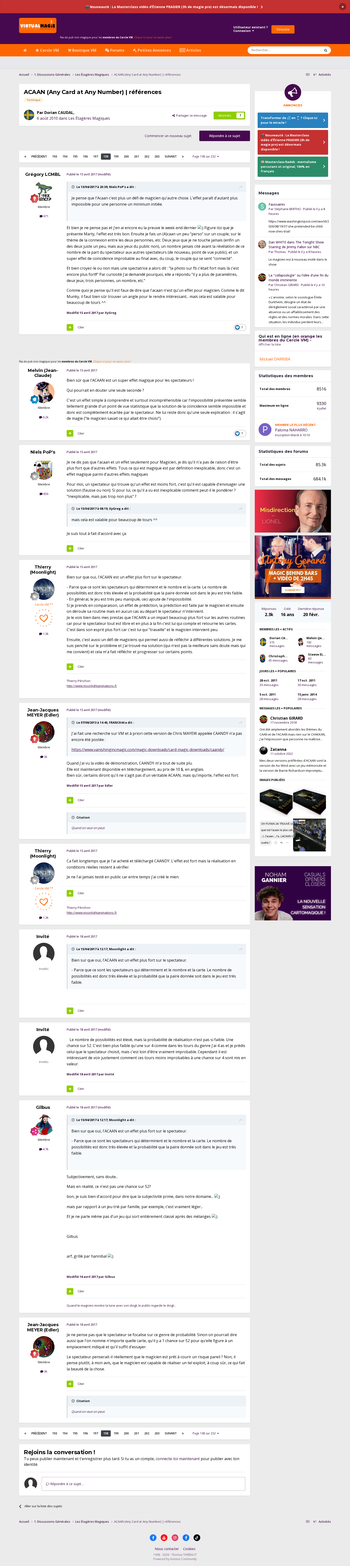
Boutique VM (83, 50)
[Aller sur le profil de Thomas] (262, 244)
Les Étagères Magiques (89, 118)
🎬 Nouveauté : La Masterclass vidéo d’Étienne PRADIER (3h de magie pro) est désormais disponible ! (171, 7)
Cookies (189, 1548)
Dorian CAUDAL (58, 112)
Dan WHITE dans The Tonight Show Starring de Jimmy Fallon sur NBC (296, 244)
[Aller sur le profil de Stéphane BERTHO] (262, 207)
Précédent (39, 156)
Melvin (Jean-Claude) (43, 373)
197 (95, 156)
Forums (116, 50)
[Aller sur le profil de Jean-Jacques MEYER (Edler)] (44, 732)
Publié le (304, 252)
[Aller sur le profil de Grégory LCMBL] (44, 191)
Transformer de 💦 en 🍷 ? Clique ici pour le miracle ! (289, 120)
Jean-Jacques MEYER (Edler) (43, 712)
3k (45, 757)
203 (157, 156)
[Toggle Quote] (73, 187)
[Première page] (25, 156)
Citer (81, 327)
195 (75, 156)
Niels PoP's (117, 187)
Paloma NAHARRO (291, 430)
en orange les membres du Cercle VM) (290, 338)
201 (136, 156)
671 (45, 216)
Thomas (280, 252)
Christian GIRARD (286, 285)
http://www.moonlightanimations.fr (92, 686)
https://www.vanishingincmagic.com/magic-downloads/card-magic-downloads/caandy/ (147, 749)
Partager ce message (191, 115)
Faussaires (277, 204)
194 (64, 156)
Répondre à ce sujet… (66, 1484)
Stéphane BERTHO (287, 209)
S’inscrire (283, 29)
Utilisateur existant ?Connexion (250, 29)
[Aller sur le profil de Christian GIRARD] (262, 277)
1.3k (45, 634)
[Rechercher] (325, 50)
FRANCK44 (116, 722)
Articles (193, 50)
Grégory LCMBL (43, 174)
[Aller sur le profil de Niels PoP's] (44, 469)
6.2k (45, 417)
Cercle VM (49, 50)
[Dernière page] (183, 156)
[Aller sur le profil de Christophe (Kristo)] (262, 658)
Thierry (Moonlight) (43, 569)
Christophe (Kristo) (284, 656)
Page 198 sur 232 (205, 156)
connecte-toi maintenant (178, 1458)
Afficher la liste (270, 344)
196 (85, 156)
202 (146, 156)
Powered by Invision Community (175, 1559)
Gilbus (43, 1107)
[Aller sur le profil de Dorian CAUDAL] (29, 115)
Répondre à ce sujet (224, 135)
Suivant (171, 156)
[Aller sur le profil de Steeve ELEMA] (301, 658)
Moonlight (117, 949)
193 (54, 156)
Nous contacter (167, 1548)
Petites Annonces (154, 50)
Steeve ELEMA (319, 654)
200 (126, 156)
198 (105, 156)
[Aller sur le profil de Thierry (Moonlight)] (44, 589)
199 (116, 156)
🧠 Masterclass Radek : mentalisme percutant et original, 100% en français (288, 166)
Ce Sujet (308, 50)
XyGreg (115, 508)
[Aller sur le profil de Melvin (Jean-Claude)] (44, 392)
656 (45, 494)
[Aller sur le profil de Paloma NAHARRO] (265, 429)
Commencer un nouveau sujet (168, 135)
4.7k (45, 1149)
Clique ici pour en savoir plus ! (153, 37)
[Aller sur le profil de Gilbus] (44, 1124)
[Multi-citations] (70, 327)
